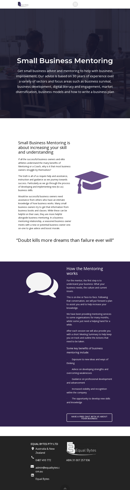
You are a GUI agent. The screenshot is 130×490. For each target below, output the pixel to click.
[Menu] (75, 4)
